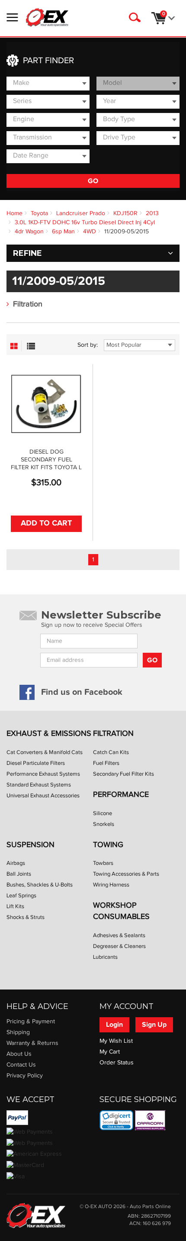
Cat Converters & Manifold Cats (44, 752)
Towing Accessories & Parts (126, 873)
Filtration (27, 304)
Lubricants (105, 957)
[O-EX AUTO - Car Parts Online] (35, 1215)
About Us (19, 1054)
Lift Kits (15, 906)
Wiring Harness (111, 884)
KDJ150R (125, 213)
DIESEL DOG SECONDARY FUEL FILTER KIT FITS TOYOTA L (46, 459)
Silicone (102, 813)
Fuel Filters (106, 763)
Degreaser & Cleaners (119, 946)
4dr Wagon (29, 231)
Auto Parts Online (150, 1206)
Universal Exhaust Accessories (43, 795)
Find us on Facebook (81, 692)
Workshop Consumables (121, 911)
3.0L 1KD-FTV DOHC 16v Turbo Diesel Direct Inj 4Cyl (85, 222)
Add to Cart (46, 523)
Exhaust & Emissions (48, 733)
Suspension (30, 844)
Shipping (18, 1032)
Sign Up (154, 1024)
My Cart (109, 1051)
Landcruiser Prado (80, 213)
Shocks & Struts (25, 917)
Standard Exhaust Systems (38, 784)
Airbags (15, 863)
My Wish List (116, 1041)
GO (93, 181)
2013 (152, 213)
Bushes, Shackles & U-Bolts (39, 884)
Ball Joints (18, 873)
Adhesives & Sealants (119, 935)
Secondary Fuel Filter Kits (123, 773)
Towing (108, 844)
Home (14, 213)
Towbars (103, 863)
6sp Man (63, 231)
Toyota (39, 213)
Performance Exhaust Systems (43, 773)
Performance (121, 794)
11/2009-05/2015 (126, 231)
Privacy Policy (24, 1075)
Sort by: (87, 345)
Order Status (116, 1062)
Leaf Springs (21, 895)
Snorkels (103, 824)
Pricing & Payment (30, 1021)
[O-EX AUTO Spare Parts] (47, 17)
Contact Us (21, 1064)
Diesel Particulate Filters (35, 763)
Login (114, 1024)
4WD (89, 231)
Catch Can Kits (111, 752)
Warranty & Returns (32, 1043)
